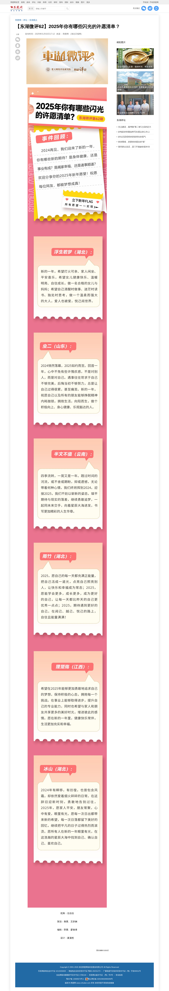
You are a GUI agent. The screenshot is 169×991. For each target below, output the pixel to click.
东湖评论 (121, 120)
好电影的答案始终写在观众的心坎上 (134, 132)
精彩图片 (121, 42)
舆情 (44, 2)
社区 (50, 2)
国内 (61, 2)
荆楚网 (18, 20)
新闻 (23, 2)
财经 (55, 2)
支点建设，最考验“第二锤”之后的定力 (134, 127)
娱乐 (72, 2)
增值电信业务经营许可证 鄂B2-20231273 (84, 971)
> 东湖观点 (32, 20)
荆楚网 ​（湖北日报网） (73, 34)
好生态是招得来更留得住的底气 (132, 137)
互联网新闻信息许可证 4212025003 (52, 971)
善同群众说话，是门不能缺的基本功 (134, 147)
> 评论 (24, 20)
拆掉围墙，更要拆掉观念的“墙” (131, 142)
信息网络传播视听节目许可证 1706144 (71, 975)
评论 (34, 2)
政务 (28, 2)
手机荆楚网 (154, 2)
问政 (39, 2)
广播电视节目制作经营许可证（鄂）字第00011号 (122, 971)
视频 (77, 2)
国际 (66, 2)
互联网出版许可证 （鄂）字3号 (101, 975)
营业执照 (119, 975)
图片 (82, 2)
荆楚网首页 (15, 2)
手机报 (145, 2)
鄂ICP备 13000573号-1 (75, 979)
